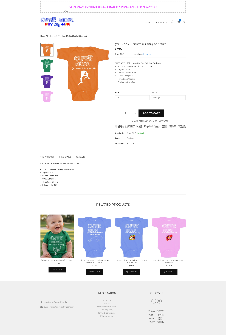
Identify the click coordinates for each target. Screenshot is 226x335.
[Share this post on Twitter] (133, 144)
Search (107, 303)
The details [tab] (65, 157)
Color (154, 92)
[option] (83, 72)
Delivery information (106, 306)
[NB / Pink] (46, 97)
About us (107, 300)
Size (117, 92)
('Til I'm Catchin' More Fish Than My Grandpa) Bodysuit (94, 261)
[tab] (48, 157)
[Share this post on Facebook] (129, 144)
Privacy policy (106, 316)
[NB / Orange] (46, 50)
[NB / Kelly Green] (46, 65)
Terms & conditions (106, 313)
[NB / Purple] (46, 81)
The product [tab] (47, 157)
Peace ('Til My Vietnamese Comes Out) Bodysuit (169, 261)
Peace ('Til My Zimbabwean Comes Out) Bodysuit (131, 261)
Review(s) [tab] (81, 157)
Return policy (107, 310)
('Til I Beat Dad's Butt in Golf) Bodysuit (57, 260)
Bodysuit (131, 138)
